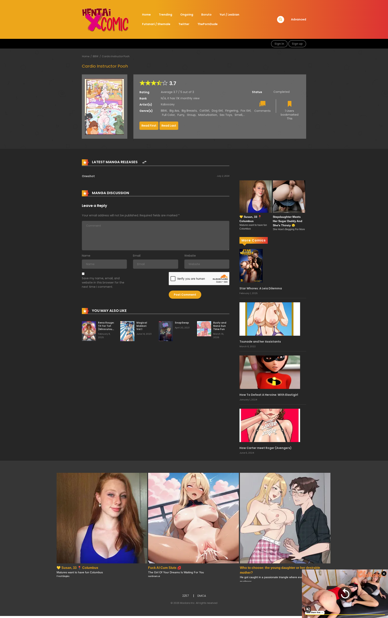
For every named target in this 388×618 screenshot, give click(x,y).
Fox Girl (246, 111)
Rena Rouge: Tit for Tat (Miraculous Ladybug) (106, 327)
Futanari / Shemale (156, 24)
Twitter (183, 24)
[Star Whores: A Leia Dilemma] (251, 265)
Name (86, 256)
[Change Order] (144, 162)
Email (136, 256)
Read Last (168, 126)
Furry (180, 115)
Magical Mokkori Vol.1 (141, 326)
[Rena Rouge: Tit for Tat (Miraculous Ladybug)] (89, 331)
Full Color (168, 115)
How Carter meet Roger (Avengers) (265, 448)
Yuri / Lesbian (229, 15)
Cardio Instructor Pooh (116, 56)
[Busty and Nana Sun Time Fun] (204, 328)
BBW (95, 56)
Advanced (298, 19)
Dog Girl (217, 111)
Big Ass (174, 111)
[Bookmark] (289, 104)
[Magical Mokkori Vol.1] (127, 331)
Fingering (231, 111)
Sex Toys (226, 115)
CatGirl (204, 111)
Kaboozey (168, 104)
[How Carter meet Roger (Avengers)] (269, 425)
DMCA (201, 596)
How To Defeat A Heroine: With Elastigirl (268, 395)
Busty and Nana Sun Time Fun (219, 326)
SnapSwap (182, 322)
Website (190, 256)
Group (191, 115)
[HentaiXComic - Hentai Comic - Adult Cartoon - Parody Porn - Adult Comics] (105, 19)
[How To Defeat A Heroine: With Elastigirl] (269, 372)
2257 (185, 596)
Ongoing (186, 15)
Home (146, 15)
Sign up (297, 44)
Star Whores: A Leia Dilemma (260, 288)
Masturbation (207, 115)
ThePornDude (207, 24)
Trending (165, 15)
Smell (238, 115)
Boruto (206, 15)
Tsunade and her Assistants (260, 342)
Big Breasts (189, 111)
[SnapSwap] (166, 331)
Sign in (279, 44)
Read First (148, 126)
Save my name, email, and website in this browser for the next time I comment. (103, 282)
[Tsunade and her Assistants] (269, 319)
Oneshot (88, 176)
